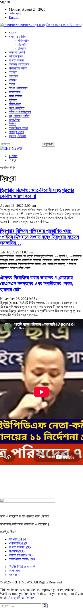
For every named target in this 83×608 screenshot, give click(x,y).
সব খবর (17, 539)
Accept (13, 598)
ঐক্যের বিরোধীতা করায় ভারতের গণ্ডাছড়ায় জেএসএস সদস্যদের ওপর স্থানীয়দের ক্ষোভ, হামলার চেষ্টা (36, 283)
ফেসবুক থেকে (16, 132)
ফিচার (12, 84)
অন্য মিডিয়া (15, 96)
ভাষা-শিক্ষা (14, 120)
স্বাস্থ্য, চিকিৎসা (17, 136)
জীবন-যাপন (15, 104)
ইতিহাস (13, 100)
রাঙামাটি (22, 44)
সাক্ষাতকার (14, 92)
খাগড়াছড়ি (23, 40)
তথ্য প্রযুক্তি (16, 108)
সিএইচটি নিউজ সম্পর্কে (22, 567)
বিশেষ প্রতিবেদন (18, 88)
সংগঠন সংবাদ (16, 60)
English (14, 17)
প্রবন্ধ (12, 80)
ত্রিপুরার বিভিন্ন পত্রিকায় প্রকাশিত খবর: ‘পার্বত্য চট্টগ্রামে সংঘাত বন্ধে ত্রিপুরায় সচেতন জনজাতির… (39, 237)
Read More (26, 598)
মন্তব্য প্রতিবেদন (19, 64)
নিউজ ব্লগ (15, 13)
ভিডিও (12, 124)
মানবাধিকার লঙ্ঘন (18, 128)
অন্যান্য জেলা (17, 52)
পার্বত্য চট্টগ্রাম (17, 36)
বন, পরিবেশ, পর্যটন (19, 116)
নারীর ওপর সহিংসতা (20, 112)
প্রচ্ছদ (12, 32)
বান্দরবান (22, 48)
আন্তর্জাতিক (16, 56)
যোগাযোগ (14, 571)
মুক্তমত (13, 76)
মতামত (13, 72)
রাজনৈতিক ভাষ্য (18, 68)
